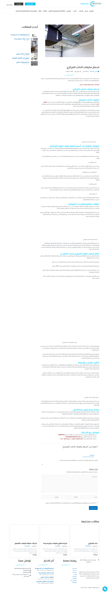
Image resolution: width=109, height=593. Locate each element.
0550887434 (84, 4)
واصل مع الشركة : (89, 432)
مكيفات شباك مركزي (22, 54)
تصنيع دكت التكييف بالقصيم (20, 58)
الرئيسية (91, 11)
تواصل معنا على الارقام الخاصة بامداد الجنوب (26, 11)
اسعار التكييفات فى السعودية (20, 34)
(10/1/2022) (27, 546)
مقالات (39, 11)
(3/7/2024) (57, 546)
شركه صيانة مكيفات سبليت (86, 84)
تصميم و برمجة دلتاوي (48, 589)
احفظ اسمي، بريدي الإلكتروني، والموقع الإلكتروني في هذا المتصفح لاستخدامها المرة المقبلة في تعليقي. (70, 503)
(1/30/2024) (88, 546)
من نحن (86, 11)
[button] (30, 4)
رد (42, 464)
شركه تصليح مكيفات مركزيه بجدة (55, 543)
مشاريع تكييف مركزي (22, 62)
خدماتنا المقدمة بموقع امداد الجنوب (57, 11)
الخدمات (81, 11)
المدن (74, 11)
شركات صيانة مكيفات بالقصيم (26, 543)
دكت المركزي (93, 543)
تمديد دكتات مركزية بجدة (21, 39)
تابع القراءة (95, 554)
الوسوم (69, 11)
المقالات (45, 11)
